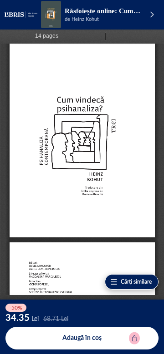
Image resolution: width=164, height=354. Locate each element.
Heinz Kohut (85, 19)
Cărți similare (136, 282)
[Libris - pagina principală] (21, 14)
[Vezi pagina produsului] (51, 14)
